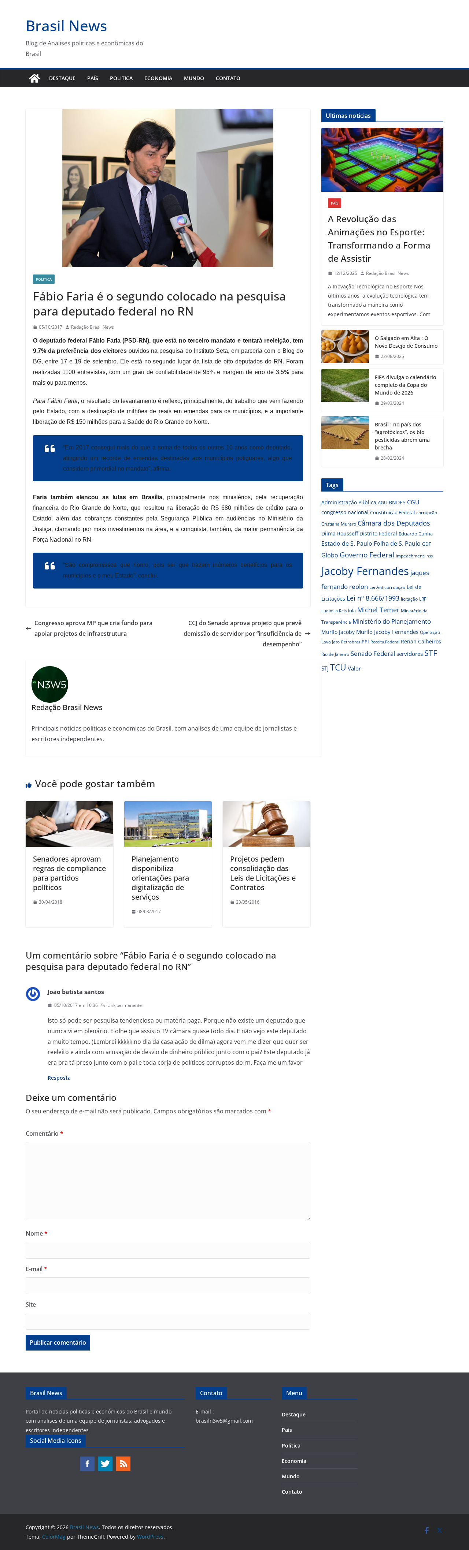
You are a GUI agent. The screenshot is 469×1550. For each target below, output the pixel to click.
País (92, 78)
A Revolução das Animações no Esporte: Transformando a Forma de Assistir (379, 238)
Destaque (62, 78)
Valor (354, 668)
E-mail (36, 1269)
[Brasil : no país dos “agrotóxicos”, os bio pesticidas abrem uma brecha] (345, 441)
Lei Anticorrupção (387, 587)
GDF (426, 544)
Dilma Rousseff (339, 533)
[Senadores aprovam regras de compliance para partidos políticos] (69, 806)
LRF (422, 599)
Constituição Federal (392, 512)
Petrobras (350, 642)
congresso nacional (345, 512)
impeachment (410, 556)
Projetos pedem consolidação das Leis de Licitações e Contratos (263, 873)
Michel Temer (378, 609)
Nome (37, 1233)
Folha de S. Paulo (397, 543)
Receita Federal (384, 642)
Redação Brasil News (92, 327)
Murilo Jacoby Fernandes (387, 631)
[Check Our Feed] (123, 1459)
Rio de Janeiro (335, 654)
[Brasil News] (34, 78)
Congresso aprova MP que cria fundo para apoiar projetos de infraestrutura (93, 628)
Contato (228, 78)
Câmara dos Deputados (394, 523)
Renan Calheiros (421, 641)
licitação (409, 599)
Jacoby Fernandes (365, 571)
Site (31, 1304)
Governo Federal (367, 555)
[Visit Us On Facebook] (87, 1459)
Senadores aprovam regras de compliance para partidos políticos (69, 873)
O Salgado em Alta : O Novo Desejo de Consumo (406, 342)
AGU (382, 502)
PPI (365, 641)
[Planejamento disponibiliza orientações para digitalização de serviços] (168, 806)
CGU (413, 502)
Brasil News (66, 25)
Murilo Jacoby (338, 631)
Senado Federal (373, 653)
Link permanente (124, 1005)
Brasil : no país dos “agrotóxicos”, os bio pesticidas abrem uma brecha (402, 436)
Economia (158, 78)
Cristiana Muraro (338, 524)
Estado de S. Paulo (346, 543)
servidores (409, 653)
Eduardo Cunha (416, 533)
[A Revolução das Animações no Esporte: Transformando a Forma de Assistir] (382, 160)
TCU (338, 667)
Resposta (59, 1077)
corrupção (426, 512)
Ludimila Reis (334, 610)
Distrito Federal (378, 533)
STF (430, 653)
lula (352, 610)
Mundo (194, 78)
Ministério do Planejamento (391, 621)
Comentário (44, 1133)
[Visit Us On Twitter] (105, 1459)
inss (429, 556)
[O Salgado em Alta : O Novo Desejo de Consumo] (345, 347)
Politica (121, 78)
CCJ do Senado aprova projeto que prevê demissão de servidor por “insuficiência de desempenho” (243, 633)
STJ (325, 668)
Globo (329, 555)
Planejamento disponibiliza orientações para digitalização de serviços (160, 878)
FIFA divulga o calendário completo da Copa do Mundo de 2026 (405, 385)
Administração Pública (348, 502)
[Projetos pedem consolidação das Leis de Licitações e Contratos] (266, 806)
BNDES (397, 502)
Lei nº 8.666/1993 (373, 598)
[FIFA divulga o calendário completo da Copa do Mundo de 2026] (345, 390)
